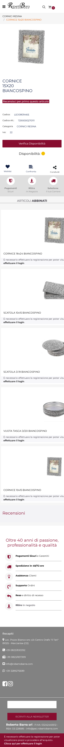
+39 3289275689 (15, 670)
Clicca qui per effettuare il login (23, 743)
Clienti (26, 575)
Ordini (25, 585)
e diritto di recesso (29, 595)
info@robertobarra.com (19, 663)
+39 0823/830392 (15, 650)
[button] (32, 46)
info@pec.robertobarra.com (42, 728)
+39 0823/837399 (16, 657)
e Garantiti (32, 555)
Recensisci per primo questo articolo (26, 101)
